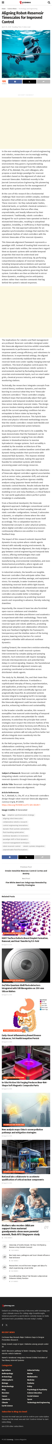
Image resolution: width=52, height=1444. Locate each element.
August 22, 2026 (7, 995)
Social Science (33, 1396)
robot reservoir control (11, 846)
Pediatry (30, 1383)
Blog (4, 1390)
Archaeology (7, 1377)
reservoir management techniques (16, 843)
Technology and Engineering (28, 9)
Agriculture (6, 1370)
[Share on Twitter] (29, 82)
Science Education (34, 1393)
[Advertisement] (26, 89)
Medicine (30, 1380)
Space (29, 1399)
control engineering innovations (15, 825)
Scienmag (10, 1439)
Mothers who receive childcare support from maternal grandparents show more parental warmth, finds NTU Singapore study (21, 1230)
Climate (5, 1403)
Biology (5, 1383)
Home (4, 9)
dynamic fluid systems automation (16, 829)
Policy (29, 1386)
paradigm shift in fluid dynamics (15, 839)
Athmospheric (7, 1380)
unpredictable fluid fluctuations (15, 850)
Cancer (4, 1396)
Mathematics (32, 1377)
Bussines (5, 1393)
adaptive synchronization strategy (21, 815)
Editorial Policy (33, 1370)
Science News (12, 9)
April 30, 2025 (6, 27)
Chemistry (6, 1399)
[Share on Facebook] (15, 82)
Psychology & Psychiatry (37, 1390)
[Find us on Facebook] (2, 1325)
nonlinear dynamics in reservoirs (15, 836)
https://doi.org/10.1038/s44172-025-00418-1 (21, 805)
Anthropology (7, 1374)
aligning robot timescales (13, 818)
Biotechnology (8, 1386)
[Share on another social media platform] (43, 82)
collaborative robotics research (15, 822)
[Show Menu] (3, 2)
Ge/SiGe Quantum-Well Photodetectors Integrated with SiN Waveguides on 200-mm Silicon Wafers (23, 988)
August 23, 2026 (7, 944)
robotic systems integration (33, 846)
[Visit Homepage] (26, 2)
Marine (30, 1374)
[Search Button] (49, 2)
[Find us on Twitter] (6, 1325)
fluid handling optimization (13, 832)
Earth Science (7, 1406)
